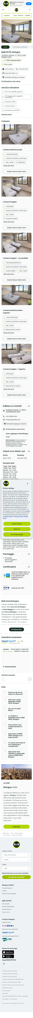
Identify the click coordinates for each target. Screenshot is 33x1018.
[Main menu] (3, 9)
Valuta (4, 864)
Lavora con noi (6, 912)
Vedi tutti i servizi (6, 114)
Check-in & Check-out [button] (14, 451)
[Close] (27, 483)
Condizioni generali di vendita (9, 973)
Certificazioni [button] (9, 566)
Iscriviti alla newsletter (16, 877)
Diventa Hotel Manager (8, 906)
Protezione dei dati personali (9, 976)
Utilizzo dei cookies (7, 987)
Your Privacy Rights (17, 534)
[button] (16, 660)
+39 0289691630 (23, 69)
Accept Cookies (17, 524)
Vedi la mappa (8, 64)
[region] (16, 509)
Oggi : (9, 466)
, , (13, 56)
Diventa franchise (6, 909)
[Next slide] (29, 135)
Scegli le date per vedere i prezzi (16, 171)
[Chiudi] (1, 3)
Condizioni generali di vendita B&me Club (12, 979)
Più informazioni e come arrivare (10, 81)
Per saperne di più (16, 629)
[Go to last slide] (3, 135)
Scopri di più (16, 826)
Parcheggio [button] (8, 554)
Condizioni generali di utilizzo (9, 971)
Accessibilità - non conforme (9, 999)
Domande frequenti (7, 888)
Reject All (17, 529)
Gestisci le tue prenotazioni (9, 893)
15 (28, 40)
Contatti (4, 891)
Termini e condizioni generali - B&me (11, 982)
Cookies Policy (8, 516)
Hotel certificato (9, 69)
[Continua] (30, 679)
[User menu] (29, 9)
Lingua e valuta (7, 851)
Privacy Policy (19, 516)
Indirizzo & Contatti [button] (12, 406)
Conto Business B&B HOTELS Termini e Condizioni (15, 996)
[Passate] (3, 679)
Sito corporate (5, 903)
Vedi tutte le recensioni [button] (8, 675)
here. (28, 511)
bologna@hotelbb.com (11, 73)
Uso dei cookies (6, 990)
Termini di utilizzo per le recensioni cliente (13, 985)
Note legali (5, 993)
